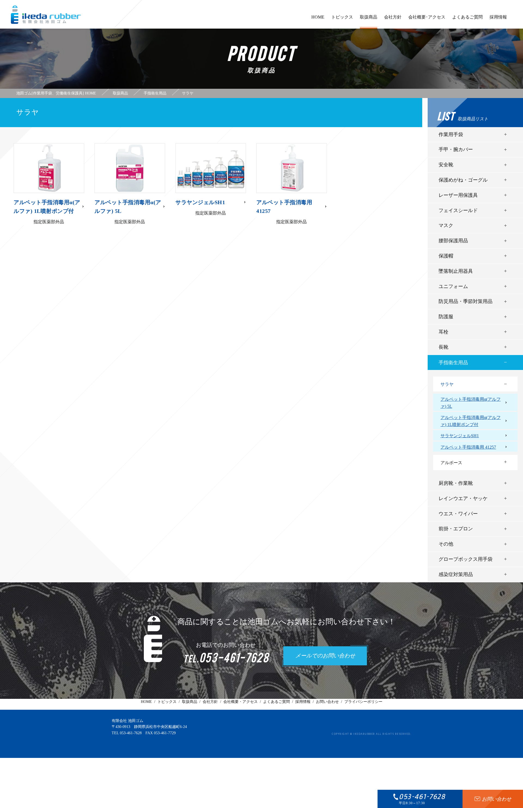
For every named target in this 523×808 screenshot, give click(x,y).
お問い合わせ (327, 702)
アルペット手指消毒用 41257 (468, 447)
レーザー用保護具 (458, 195)
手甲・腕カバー (456, 149)
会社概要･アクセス (426, 17)
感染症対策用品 (456, 574)
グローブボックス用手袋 (465, 559)
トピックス (342, 17)
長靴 (443, 347)
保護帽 (446, 256)
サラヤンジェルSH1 (459, 435)
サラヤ (447, 384)
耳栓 (443, 332)
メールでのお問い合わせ (325, 656)
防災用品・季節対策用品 (465, 301)
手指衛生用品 (453, 362)
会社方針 (393, 17)
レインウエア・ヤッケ (463, 498)
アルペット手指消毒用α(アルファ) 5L (470, 403)
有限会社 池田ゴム (127, 721)
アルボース (451, 462)
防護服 (446, 316)
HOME (317, 17)
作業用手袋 (451, 134)
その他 (446, 544)
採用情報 (498, 17)
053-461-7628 (131, 733)
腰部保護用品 (453, 240)
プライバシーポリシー (363, 702)
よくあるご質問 (467, 17)
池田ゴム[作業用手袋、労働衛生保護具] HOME (56, 93)
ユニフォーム (453, 286)
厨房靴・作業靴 (456, 483)
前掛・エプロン (456, 528)
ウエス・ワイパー (458, 513)
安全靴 (446, 164)
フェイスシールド (458, 210)
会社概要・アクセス (240, 702)
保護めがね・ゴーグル (463, 180)
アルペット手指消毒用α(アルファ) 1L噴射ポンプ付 (470, 421)
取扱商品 (368, 17)
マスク (446, 225)
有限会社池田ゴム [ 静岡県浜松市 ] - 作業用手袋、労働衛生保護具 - (46, 14)
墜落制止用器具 (456, 271)
